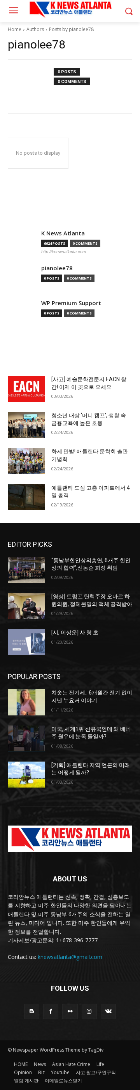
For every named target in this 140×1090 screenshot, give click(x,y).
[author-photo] (35, 86)
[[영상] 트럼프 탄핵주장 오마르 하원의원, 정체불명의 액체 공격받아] (26, 606)
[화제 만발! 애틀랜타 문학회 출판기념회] (26, 461)
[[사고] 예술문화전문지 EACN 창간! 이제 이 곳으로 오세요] (26, 389)
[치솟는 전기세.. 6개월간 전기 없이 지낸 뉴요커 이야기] (26, 702)
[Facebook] (50, 1011)
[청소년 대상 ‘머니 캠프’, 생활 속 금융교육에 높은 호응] (26, 425)
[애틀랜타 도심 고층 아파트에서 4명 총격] (26, 497)
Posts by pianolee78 (71, 29)
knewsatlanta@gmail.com (70, 956)
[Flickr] (69, 1011)
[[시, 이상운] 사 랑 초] (26, 642)
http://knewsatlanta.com (63, 251)
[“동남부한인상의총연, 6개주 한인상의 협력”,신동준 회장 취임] (26, 570)
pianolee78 (57, 268)
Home (14, 29)
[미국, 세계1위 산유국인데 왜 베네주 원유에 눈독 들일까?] (26, 738)
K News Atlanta (63, 233)
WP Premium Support (71, 303)
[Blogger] (31, 1011)
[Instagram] (89, 1011)
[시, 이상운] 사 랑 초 (74, 632)
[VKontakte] (108, 1011)
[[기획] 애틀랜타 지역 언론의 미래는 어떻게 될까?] (26, 775)
